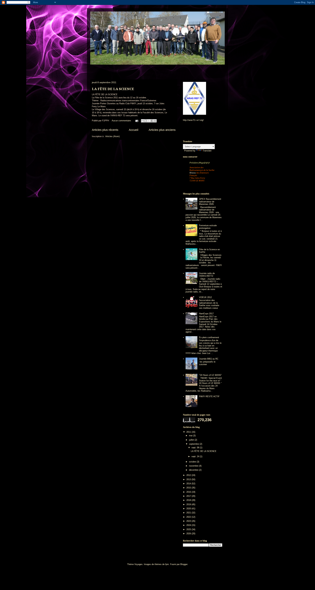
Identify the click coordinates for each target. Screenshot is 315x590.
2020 (189, 508)
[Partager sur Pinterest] (155, 120)
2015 (189, 487)
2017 (189, 496)
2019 (189, 504)
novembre (194, 466)
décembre (194, 470)
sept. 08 (195, 447)
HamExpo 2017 (206, 313)
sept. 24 (195, 456)
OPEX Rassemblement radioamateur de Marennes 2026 (210, 201)
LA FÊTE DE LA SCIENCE (113, 89)
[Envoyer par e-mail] (142, 120)
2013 (189, 479)
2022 (189, 517)
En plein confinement (209, 337)
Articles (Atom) (112, 136)
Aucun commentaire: (122, 120)
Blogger (183, 564)
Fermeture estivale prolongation (208, 226)
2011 (189, 432)
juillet (192, 440)
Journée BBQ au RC (208, 359)
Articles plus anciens (162, 130)
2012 (189, 475)
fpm (167, 564)
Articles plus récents (105, 130)
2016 (189, 492)
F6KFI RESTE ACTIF (209, 396)
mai (191, 435)
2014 (189, 483)
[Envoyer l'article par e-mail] (136, 120)
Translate (207, 150)
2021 (189, 512)
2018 (189, 500)
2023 (189, 521)
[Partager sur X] (148, 120)
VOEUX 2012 (205, 297)
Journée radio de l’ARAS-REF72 (207, 274)
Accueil (133, 130)
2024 (189, 525)
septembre (194, 444)
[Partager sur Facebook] (152, 120)
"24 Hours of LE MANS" (210, 375)
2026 (189, 533)
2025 (189, 529)
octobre (193, 461)
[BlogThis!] (145, 120)
